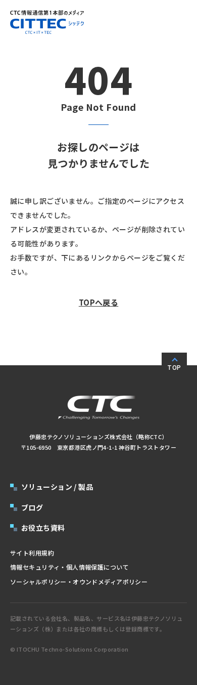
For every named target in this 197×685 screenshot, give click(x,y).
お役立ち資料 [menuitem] (43, 528)
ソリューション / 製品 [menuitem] (57, 487)
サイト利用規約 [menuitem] (32, 552)
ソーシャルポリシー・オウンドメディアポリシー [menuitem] (78, 581)
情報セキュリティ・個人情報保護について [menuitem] (69, 567)
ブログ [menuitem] (32, 507)
